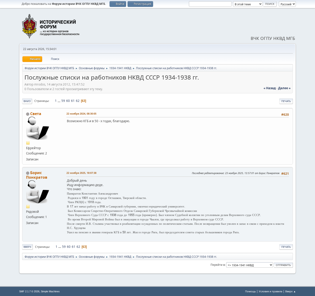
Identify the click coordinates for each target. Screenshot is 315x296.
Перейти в (218, 265)
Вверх (27, 247)
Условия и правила (270, 291)
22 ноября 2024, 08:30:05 (81, 113)
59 (63, 101)
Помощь (250, 291)
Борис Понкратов (36, 175)
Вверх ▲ (290, 291)
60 (68, 101)
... (59, 101)
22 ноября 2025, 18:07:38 (81, 173)
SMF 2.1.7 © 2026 (29, 291)
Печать (286, 101)
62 (78, 101)
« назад (270, 88)
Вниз (27, 101)
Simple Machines (50, 291)
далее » (284, 88)
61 (73, 101)
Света (35, 113)
